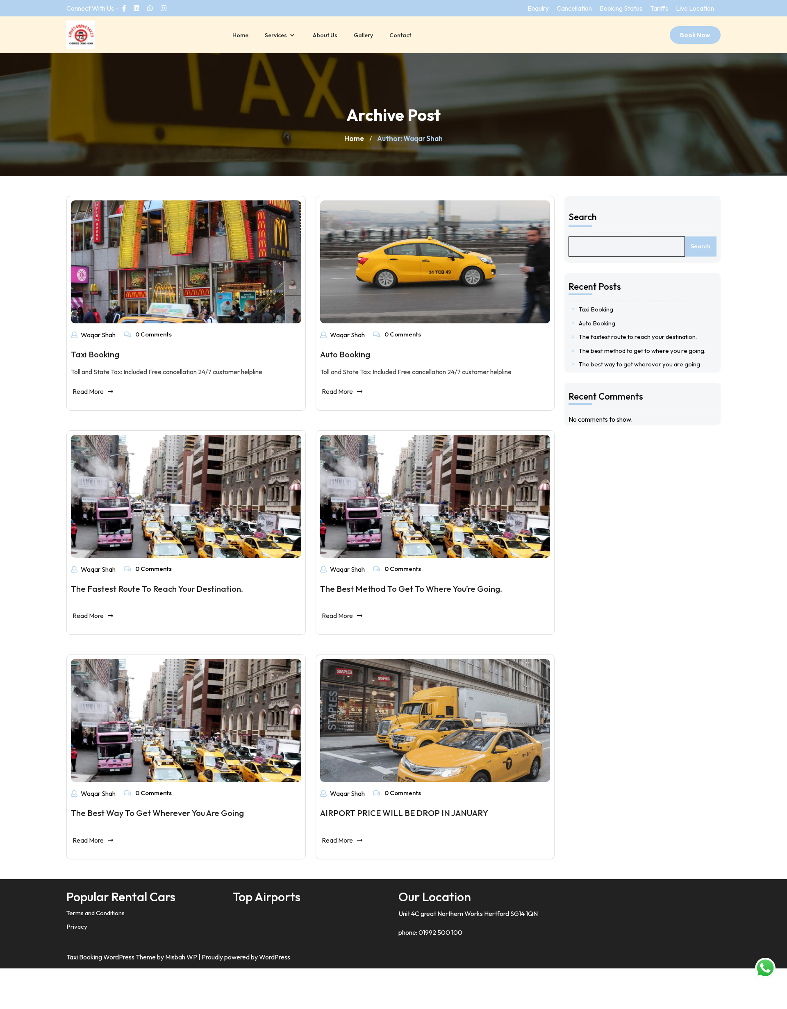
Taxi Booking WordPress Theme (111, 957)
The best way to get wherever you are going (157, 813)
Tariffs (659, 8)
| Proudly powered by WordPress (244, 957)
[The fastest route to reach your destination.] (186, 495)
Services (276, 35)
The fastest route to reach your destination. (157, 589)
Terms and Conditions (95, 913)
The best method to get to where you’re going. (411, 589)
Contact (400, 35)
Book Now (695, 35)
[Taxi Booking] (186, 261)
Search (583, 217)
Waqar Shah (98, 335)
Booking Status (621, 8)
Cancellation (574, 8)
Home (240, 35)
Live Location (695, 8)
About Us (325, 35)
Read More (88, 391)
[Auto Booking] (435, 261)
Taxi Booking (95, 354)
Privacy (76, 926)
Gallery (363, 35)
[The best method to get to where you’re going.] (435, 495)
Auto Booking (345, 354)
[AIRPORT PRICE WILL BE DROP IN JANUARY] (435, 720)
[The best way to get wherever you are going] (186, 720)
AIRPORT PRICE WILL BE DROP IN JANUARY (404, 813)
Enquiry (538, 8)
